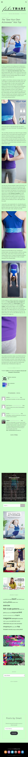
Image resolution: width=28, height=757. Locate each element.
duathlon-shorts (15, 602)
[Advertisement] (14, 698)
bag (4, 599)
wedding (17, 629)
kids (11, 612)
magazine (7, 618)
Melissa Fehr (17, 749)
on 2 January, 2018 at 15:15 (14, 397)
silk (11, 626)
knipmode (15, 612)
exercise (18, 370)
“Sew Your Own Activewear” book (15, 70)
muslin (4, 621)
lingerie (17, 615)
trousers (5, 629)
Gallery (7, 370)
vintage (14, 629)
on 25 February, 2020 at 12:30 (14, 413)
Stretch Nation (17, 303)
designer (23, 599)
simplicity (13, 626)
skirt (16, 626)
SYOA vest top (16, 372)
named (10, 621)
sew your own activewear (15, 623)
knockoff (4, 615)
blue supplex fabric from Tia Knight (15, 301)
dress (10, 602)
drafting (5, 602)
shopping (6, 626)
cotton (20, 599)
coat (17, 599)
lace (12, 615)
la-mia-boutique (9, 615)
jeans (9, 612)
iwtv (23, 609)
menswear (20, 618)
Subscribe (14, 733)
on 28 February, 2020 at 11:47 (14, 420)
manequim (14, 618)
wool (21, 629)
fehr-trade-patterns (11, 609)
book (6, 599)
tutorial (10, 629)
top (18, 626)
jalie (7, 612)
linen (14, 615)
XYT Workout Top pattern (14, 193)
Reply (21, 397)
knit (20, 612)
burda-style (9, 599)
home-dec (20, 609)
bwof (14, 599)
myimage (7, 621)
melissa (7, 420)
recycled (18, 621)
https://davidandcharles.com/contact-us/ (13, 430)
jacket (4, 612)
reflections (6, 623)
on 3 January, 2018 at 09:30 (16, 405)
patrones (14, 621)
